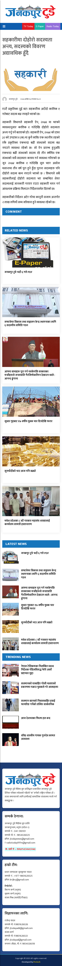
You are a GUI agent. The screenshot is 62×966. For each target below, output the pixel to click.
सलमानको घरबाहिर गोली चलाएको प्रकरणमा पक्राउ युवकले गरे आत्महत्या (39, 685)
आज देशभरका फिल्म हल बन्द (35, 718)
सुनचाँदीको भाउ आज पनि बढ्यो (20, 471)
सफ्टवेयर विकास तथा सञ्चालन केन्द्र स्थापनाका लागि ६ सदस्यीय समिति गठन (30, 324)
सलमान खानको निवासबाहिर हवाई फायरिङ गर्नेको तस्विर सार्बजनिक (38, 703)
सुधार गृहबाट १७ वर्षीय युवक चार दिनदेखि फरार (28, 421)
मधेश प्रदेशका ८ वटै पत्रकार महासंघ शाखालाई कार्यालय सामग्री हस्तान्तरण (27, 523)
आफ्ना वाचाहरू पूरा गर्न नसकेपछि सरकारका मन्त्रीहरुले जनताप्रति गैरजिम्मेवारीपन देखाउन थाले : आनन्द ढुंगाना (30, 375)
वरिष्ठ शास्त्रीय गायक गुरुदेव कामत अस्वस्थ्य (38, 737)
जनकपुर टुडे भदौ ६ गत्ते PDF (18, 272)
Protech (37, 961)
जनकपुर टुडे (13, 99)
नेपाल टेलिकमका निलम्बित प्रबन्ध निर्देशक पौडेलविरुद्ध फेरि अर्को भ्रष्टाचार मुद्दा (37, 670)
